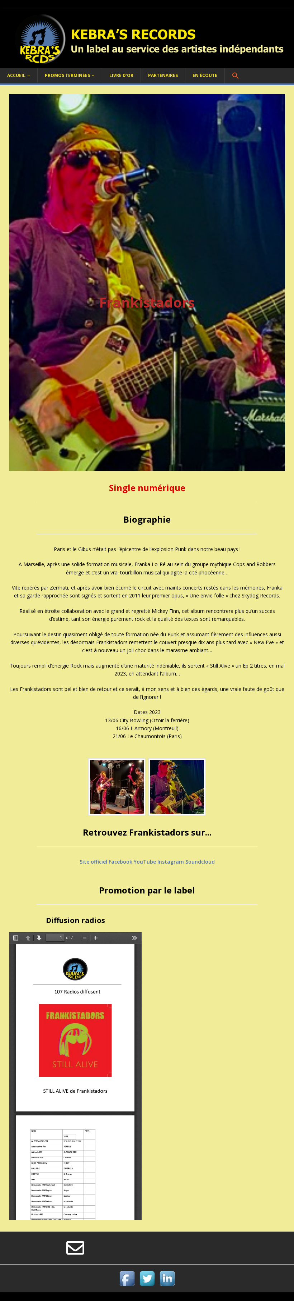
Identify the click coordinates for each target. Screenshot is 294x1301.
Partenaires (163, 75)
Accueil (16, 75)
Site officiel (93, 861)
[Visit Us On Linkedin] (167, 1283)
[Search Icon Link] (235, 75)
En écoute (205, 75)
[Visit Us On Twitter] (147, 1283)
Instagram (170, 861)
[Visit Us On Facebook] (127, 1283)
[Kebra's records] (147, 64)
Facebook (120, 861)
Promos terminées (67, 75)
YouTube (145, 861)
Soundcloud (200, 861)
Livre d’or (121, 75)
